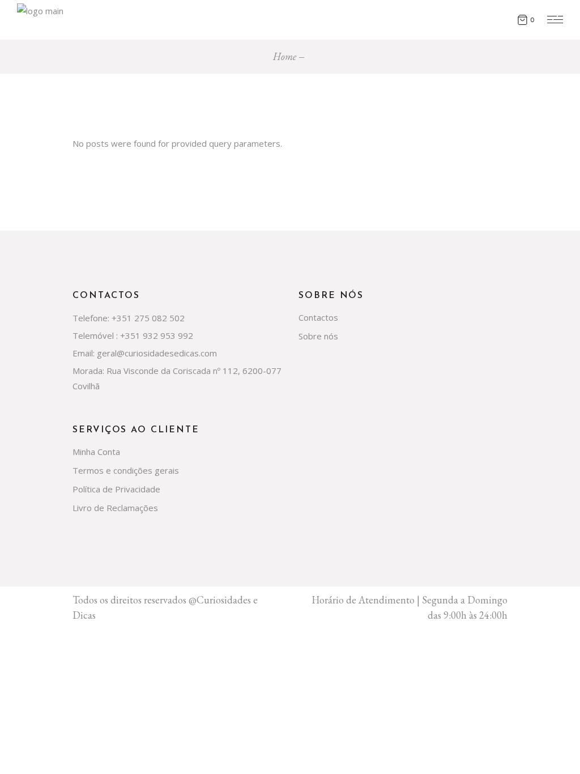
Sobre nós (318, 336)
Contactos (318, 317)
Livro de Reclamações (115, 507)
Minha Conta (96, 451)
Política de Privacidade (116, 489)
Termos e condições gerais (125, 470)
